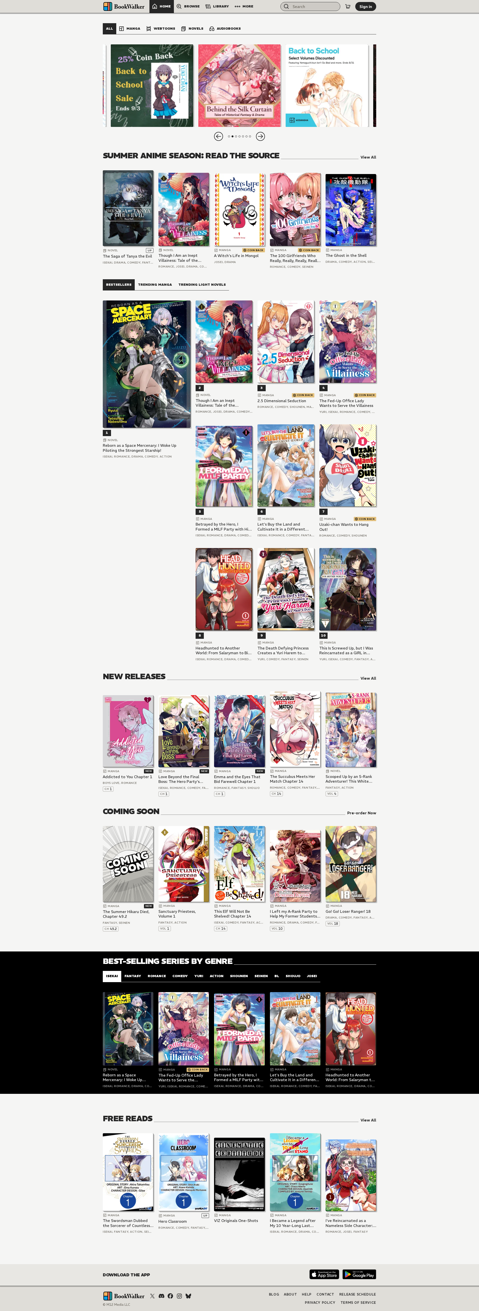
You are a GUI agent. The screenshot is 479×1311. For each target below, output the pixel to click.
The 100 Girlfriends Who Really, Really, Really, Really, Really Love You (295, 258)
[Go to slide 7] (250, 136)
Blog (274, 1294)
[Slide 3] (327, 85)
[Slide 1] (152, 85)
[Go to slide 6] (246, 136)
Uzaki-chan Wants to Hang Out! (343, 527)
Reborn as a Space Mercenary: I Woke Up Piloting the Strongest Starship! (139, 448)
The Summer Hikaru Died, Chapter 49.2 (126, 914)
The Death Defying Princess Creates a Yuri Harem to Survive (283, 651)
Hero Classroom (172, 1221)
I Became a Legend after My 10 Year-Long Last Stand (293, 1223)
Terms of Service (358, 1302)
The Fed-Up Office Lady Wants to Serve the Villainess (346, 403)
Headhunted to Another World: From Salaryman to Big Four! (223, 651)
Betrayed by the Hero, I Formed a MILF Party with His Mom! (223, 527)
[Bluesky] (188, 1296)
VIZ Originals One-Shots (236, 1220)
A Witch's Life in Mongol (236, 255)
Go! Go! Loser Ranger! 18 (348, 911)
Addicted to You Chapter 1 (127, 776)
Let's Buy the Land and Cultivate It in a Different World (281, 527)
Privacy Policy (320, 1302)
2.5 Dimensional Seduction (281, 400)
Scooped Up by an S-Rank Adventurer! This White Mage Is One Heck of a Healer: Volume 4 (349, 779)
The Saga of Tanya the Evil (127, 256)
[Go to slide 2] (233, 136)
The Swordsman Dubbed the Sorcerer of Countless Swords (126, 1223)
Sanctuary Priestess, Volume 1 (177, 914)
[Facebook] (170, 1296)
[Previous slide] (218, 136)
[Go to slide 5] (243, 136)
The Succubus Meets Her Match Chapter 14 (292, 779)
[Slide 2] (239, 85)
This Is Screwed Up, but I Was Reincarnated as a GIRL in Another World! (346, 651)
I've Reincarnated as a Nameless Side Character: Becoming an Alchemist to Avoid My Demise (349, 1223)
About (290, 1294)
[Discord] (161, 1296)
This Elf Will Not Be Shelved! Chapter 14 (232, 914)
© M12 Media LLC (116, 1304)
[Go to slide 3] (236, 136)
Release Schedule (357, 1294)
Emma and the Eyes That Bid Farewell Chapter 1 (237, 779)
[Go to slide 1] (229, 136)
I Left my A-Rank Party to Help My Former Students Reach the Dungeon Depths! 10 (293, 914)
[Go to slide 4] (239, 136)
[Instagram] (179, 1296)
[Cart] (347, 6)
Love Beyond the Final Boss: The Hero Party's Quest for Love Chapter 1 (181, 779)
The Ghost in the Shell (346, 255)
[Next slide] (260, 136)
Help (307, 1294)
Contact (325, 1294)
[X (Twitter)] (152, 1296)
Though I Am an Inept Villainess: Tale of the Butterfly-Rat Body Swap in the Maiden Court (181, 258)
